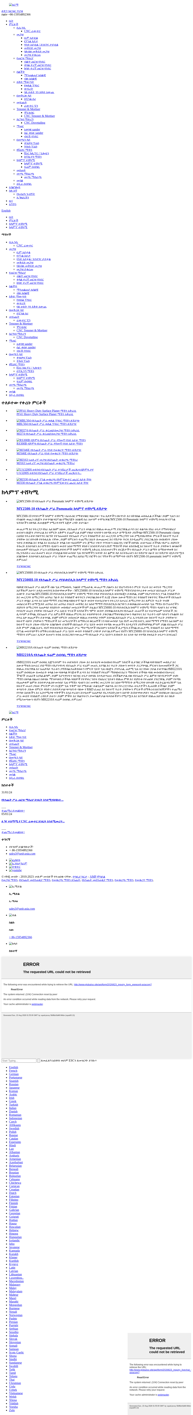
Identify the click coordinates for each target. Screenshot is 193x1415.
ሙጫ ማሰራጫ (25, 173)
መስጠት (21, 170)
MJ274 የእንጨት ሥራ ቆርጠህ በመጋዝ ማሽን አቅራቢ (47, 433)
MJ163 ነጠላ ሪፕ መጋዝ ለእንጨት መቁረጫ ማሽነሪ (46, 463)
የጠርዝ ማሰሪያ (25, 58)
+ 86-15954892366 (20, 937)
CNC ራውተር (32, 31)
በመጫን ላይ (23, 139)
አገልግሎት (15, 187)
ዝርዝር (27, 566)
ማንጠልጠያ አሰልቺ (35, 75)
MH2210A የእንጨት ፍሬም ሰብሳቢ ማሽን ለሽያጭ (52, 655)
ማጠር (20, 126)
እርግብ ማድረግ (25, 119)
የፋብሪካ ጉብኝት (26, 194)
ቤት (11, 20)
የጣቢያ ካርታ (80, 876)
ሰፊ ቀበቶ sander (33, 132)
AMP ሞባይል (97, 876)
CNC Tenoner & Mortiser (39, 116)
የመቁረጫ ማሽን (124, 880)
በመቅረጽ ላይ (24, 95)
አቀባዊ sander (32, 129)
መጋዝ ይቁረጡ (32, 54)
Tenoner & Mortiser (28, 109)
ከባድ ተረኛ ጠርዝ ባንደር (37, 68)
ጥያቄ (20, 566)
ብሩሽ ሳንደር (31, 136)
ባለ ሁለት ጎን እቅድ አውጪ (39, 92)
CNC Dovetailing (34, 122)
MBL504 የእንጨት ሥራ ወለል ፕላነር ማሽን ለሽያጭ (47, 424)
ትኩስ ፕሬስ (30, 146)
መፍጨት (22, 102)
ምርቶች (13, 24)
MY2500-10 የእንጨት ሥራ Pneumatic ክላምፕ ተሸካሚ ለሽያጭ (62, 509)
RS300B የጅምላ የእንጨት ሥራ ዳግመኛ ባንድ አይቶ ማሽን (50, 443)
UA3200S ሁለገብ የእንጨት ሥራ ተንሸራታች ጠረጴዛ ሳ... (49, 473)
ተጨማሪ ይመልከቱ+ (13, 810)
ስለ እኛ (13, 190)
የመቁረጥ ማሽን (144, 880)
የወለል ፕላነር (31, 85)
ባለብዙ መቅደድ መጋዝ (36, 51)
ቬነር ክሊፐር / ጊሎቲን (36, 153)
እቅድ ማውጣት (25, 82)
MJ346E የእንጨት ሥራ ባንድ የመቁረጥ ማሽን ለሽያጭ (47, 453)
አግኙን (12, 204)
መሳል (20, 180)
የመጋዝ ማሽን (10, 880)
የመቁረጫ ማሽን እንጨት (66, 880)
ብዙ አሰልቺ (30, 78)
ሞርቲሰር (29, 112)
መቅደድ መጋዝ (32, 48)
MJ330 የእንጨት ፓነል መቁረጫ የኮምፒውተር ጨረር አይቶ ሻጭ (53, 482)
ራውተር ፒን (31, 105)
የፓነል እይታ (31, 41)
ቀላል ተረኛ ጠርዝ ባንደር (37, 65)
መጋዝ (20, 34)
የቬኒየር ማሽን (24, 149)
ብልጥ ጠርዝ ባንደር (34, 61)
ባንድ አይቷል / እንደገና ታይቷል (41, 44)
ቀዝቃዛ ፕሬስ (31, 143)
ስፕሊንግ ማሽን (33, 156)
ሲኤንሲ (21, 27)
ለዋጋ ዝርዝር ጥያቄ (12, 11)
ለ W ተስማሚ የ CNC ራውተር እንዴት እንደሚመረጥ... (33, 821)
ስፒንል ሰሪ (30, 99)
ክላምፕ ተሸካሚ (26, 160)
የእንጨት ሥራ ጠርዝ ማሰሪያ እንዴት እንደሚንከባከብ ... (33, 799)
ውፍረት (28, 88)
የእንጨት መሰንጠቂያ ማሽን (34, 880)
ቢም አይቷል (31, 37)
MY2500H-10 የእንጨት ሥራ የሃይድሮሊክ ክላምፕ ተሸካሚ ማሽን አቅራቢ (67, 580)
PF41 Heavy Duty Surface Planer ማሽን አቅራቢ (45, 414)
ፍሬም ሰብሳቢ (32, 166)
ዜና (11, 200)
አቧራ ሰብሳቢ (24, 183)
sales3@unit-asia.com (22, 853)
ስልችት (21, 71)
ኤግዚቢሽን (23, 197)
